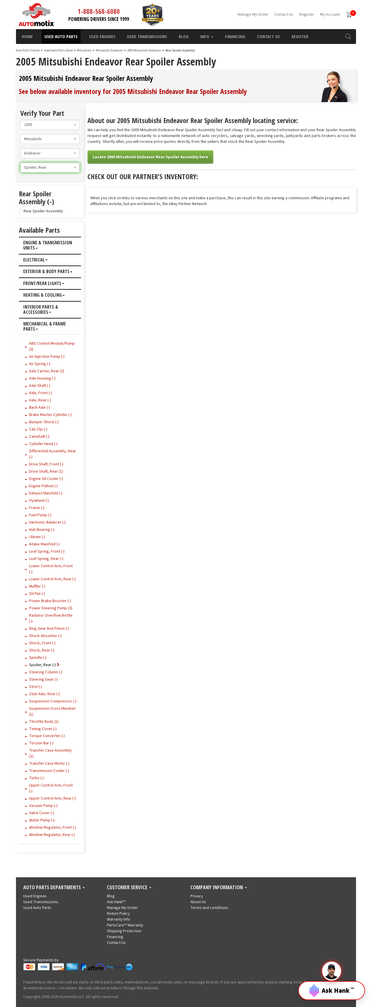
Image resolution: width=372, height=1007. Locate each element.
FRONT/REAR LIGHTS (42, 283)
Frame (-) (36, 508)
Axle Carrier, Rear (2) (46, 371)
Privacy (196, 896)
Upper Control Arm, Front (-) (51, 788)
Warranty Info (118, 919)
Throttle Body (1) (44, 722)
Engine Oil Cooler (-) (46, 479)
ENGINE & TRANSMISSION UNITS (47, 245)
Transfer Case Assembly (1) (50, 753)
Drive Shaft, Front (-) (46, 464)
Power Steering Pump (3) (50, 608)
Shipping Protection (124, 931)
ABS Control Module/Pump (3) (52, 346)
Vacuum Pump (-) (43, 806)
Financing (235, 36)
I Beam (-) (37, 537)
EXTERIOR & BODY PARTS (46, 271)
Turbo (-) (36, 778)
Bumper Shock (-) (44, 422)
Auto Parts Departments (52, 887)
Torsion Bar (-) (41, 743)
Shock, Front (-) (42, 643)
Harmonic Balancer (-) (47, 522)
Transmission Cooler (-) (49, 771)
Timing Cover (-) (43, 729)
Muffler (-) (37, 586)
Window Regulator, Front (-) (52, 827)
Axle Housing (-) (42, 378)
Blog (184, 36)
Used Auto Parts (61, 36)
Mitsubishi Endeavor (110, 50)
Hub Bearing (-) (41, 530)
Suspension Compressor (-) (52, 701)
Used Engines (102, 36)
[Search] (348, 36)
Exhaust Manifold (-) (45, 493)
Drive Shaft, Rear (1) (46, 471)
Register (306, 14)
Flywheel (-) (39, 501)
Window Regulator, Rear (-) (52, 835)
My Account (330, 14)
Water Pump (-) (42, 820)
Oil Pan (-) (37, 594)
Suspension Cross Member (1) (52, 711)
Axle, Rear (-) (40, 400)
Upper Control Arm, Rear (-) (52, 798)
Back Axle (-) (39, 407)
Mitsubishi (84, 50)
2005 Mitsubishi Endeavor (144, 50)
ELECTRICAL (34, 260)
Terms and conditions (209, 908)
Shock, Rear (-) (41, 650)
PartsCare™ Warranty (125, 925)
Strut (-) (35, 687)
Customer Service (128, 887)
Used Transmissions (147, 36)
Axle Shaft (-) (39, 386)
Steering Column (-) (45, 672)
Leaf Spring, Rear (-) (46, 559)
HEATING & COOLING (42, 295)
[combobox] (50, 125)
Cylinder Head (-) (43, 444)
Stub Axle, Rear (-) (44, 694)
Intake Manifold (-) (44, 544)
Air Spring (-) (39, 364)
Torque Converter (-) (47, 736)
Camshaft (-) (39, 437)
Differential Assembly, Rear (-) (52, 454)
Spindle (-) (37, 658)
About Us (198, 902)
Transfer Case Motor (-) (49, 763)
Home (27, 36)
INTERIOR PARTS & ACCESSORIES (40, 310)
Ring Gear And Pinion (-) (49, 628)
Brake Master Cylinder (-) (50, 415)
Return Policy (118, 914)
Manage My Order (253, 14)
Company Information (217, 887)
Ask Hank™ (116, 902)
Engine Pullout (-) (43, 486)
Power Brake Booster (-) (50, 601)
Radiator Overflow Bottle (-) (51, 618)
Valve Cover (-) (41, 813)
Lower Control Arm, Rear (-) (52, 579)
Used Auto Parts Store (58, 50)
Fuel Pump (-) (40, 515)
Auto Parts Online (28, 50)
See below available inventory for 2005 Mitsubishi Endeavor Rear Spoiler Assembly (133, 91)
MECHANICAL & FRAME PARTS (44, 326)
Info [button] (205, 36)
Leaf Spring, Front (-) (47, 551)
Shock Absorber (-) (45, 636)
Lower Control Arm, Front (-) (51, 569)
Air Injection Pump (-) (47, 357)
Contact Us (283, 14)
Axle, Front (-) (40, 393)
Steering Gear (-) (43, 679)
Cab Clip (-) (38, 429)
